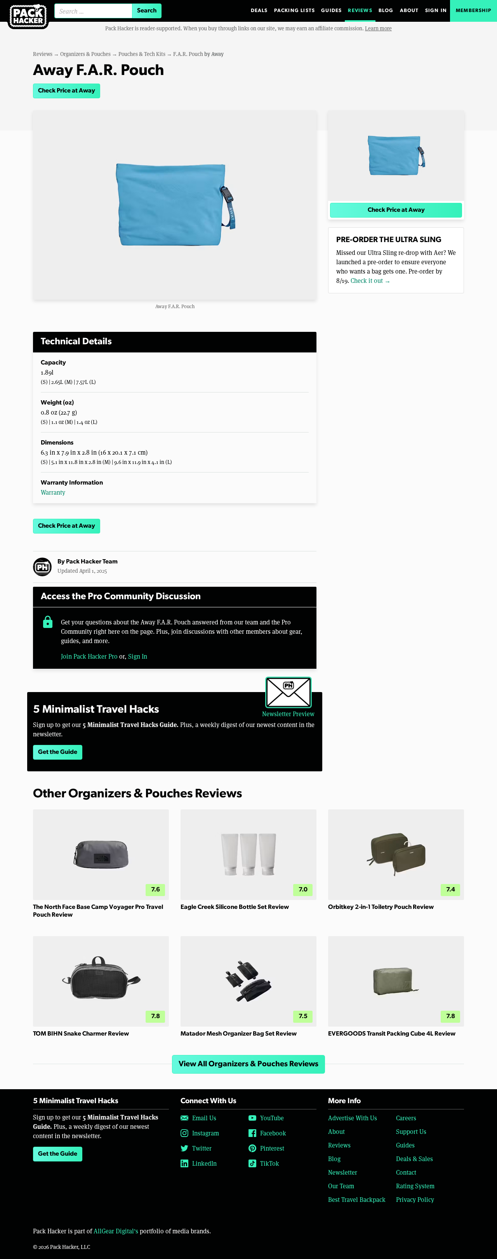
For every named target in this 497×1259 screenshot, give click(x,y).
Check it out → (371, 280)
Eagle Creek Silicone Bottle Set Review (235, 907)
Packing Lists (294, 10)
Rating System (415, 1186)
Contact (406, 1172)
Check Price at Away (66, 91)
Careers (406, 1118)
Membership (473, 10)
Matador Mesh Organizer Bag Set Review (239, 1034)
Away (217, 54)
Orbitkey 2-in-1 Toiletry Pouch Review (381, 907)
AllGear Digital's (116, 1231)
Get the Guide (57, 752)
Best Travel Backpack (357, 1199)
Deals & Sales (414, 1158)
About (409, 10)
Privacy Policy (415, 1199)
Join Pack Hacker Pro (89, 656)
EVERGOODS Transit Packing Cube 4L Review (391, 1034)
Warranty (53, 492)
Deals (259, 10)
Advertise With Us (352, 1118)
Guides (331, 10)
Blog (386, 10)
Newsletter (342, 1172)
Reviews (360, 10)
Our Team (341, 1186)
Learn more (378, 28)
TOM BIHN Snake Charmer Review (81, 1034)
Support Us (411, 1131)
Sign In (436, 10)
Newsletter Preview (288, 714)
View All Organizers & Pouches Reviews (248, 1064)
